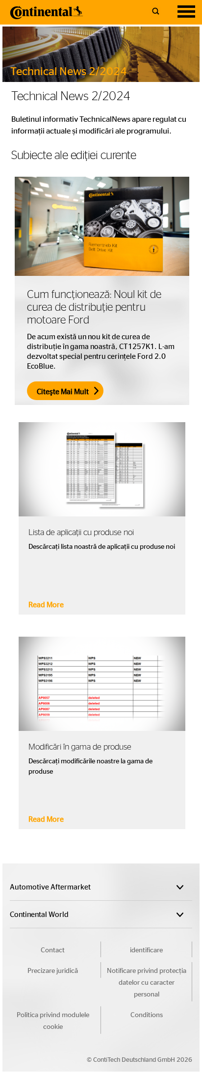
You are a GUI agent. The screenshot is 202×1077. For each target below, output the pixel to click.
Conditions (146, 1014)
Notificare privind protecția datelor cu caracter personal (146, 982)
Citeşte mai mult (63, 391)
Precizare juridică (52, 970)
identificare (146, 949)
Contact (53, 949)
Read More (46, 604)
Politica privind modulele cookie (53, 1020)
